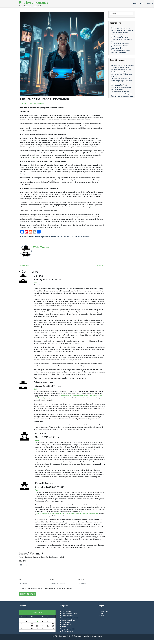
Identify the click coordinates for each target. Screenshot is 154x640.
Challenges (41, 237)
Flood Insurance (65, 237)
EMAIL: (51, 580)
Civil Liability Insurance (69, 613)
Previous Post (25, 265)
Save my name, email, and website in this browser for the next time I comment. (47, 588)
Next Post (100, 265)
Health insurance (67, 616)
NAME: (21, 580)
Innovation (86, 237)
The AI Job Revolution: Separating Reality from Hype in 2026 (121, 39)
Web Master (40, 103)
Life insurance (66, 624)
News (64, 627)
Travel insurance (67, 631)
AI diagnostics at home (121, 43)
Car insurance (66, 611)
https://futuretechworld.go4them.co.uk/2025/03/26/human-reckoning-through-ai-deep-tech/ (67, 514)
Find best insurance (33, 2)
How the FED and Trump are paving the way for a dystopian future (121, 81)
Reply (36, 283)
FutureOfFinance (76, 237)
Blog (102, 613)
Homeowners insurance (70, 618)
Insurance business (28, 237)
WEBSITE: (81, 580)
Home (103, 616)
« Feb (20, 633)
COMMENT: (22, 561)
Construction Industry (52, 237)
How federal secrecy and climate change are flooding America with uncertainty (122, 94)
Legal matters (66, 622)
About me (104, 611)
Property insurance (68, 629)
